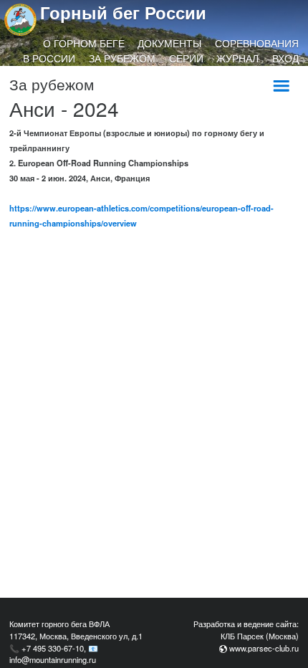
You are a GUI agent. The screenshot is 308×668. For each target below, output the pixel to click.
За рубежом (122, 58)
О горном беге (84, 43)
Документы (169, 43)
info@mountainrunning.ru (52, 659)
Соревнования (257, 43)
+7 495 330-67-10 (52, 648)
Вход (285, 58)
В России (49, 58)
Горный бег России (123, 12)
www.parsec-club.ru (264, 648)
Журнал (237, 58)
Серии (186, 58)
